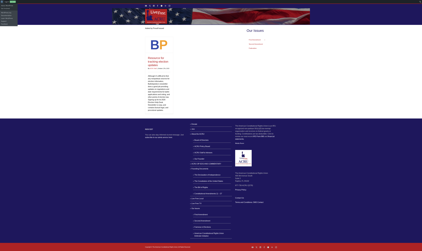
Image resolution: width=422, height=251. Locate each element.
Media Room (239, 143)
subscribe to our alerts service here (158, 137)
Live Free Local (197, 198)
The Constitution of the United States (208, 181)
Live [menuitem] (13, 2)
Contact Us (239, 198)
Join (193, 129)
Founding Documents (199, 169)
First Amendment (201, 214)
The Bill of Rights (201, 187)
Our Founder (199, 159)
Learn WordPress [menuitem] (7, 18)
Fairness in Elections (202, 227)
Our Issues (195, 208)
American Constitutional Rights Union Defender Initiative (209, 234)
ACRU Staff (153, 68)
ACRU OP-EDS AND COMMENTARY (206, 164)
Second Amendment (202, 221)
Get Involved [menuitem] (5, 8)
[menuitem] (2, 2)
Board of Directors (201, 140)
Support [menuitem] (4, 21)
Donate (194, 124)
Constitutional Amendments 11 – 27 (208, 194)
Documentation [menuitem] (6, 15)
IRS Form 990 (258, 136)
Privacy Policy (240, 190)
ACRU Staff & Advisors (203, 153)
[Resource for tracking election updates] (159, 45)
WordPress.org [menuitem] (6, 12)
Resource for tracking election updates (158, 61)
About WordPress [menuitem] (7, 5)
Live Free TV (196, 203)
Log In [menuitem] (7, 2)
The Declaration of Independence (207, 175)
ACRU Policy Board (202, 146)
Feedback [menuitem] (4, 24)
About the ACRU (197, 134)
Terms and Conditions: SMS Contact (249, 202)
